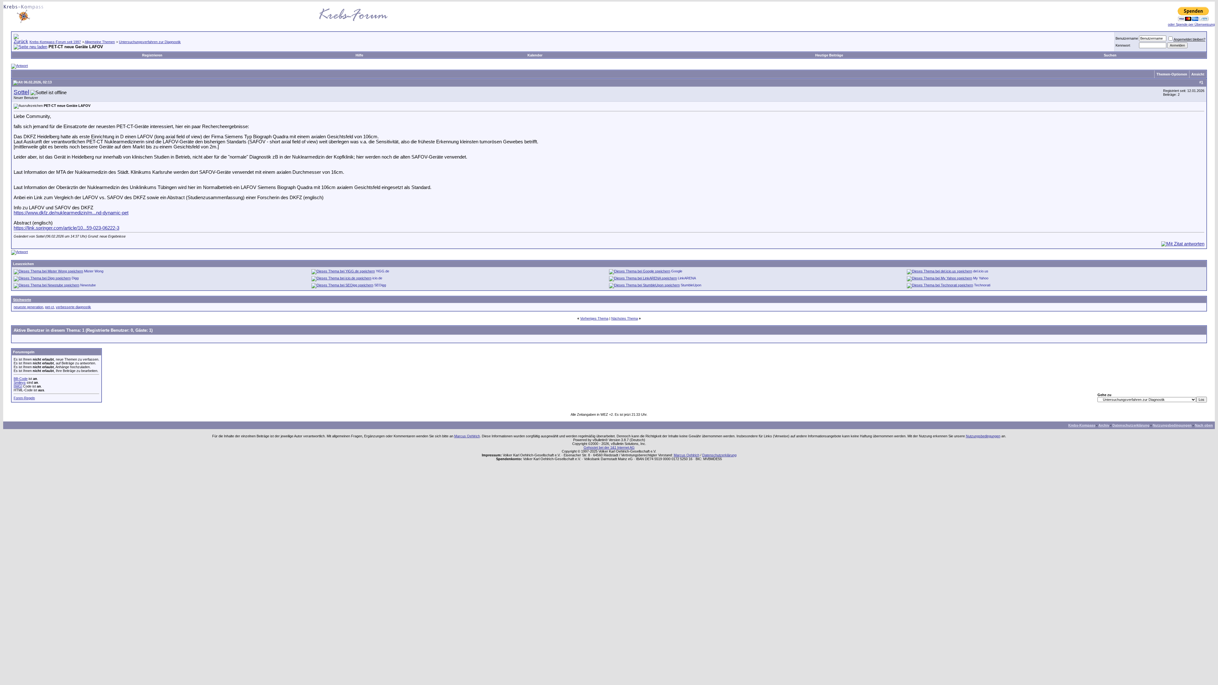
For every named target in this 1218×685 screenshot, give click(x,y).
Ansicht (1197, 74)
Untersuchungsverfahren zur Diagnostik (150, 42)
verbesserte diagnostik (73, 307)
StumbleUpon (691, 285)
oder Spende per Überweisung (1191, 24)
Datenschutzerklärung (1130, 425)
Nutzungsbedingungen (1172, 425)
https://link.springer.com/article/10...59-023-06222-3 (66, 228)
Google (676, 271)
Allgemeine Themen (100, 42)
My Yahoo (980, 278)
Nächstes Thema (624, 318)
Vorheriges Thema (594, 318)
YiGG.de (382, 271)
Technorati (982, 285)
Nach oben (1204, 425)
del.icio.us (980, 271)
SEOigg (380, 285)
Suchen (1110, 55)
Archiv (1103, 425)
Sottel (21, 92)
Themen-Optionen (1171, 74)
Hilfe (359, 55)
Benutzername (1127, 38)
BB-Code (21, 379)
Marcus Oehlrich (467, 436)
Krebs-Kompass (1081, 425)
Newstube (88, 285)
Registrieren (152, 55)
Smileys (20, 382)
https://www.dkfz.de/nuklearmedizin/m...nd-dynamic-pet (71, 212)
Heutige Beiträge (829, 55)
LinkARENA (687, 278)
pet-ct (49, 307)
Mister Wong (93, 271)
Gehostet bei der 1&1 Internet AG (609, 447)
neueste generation (28, 307)
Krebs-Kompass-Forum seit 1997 (55, 42)
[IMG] (18, 386)
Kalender (534, 55)
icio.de (377, 278)
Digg (75, 278)
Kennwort (1123, 45)
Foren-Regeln (24, 398)
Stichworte (22, 300)
